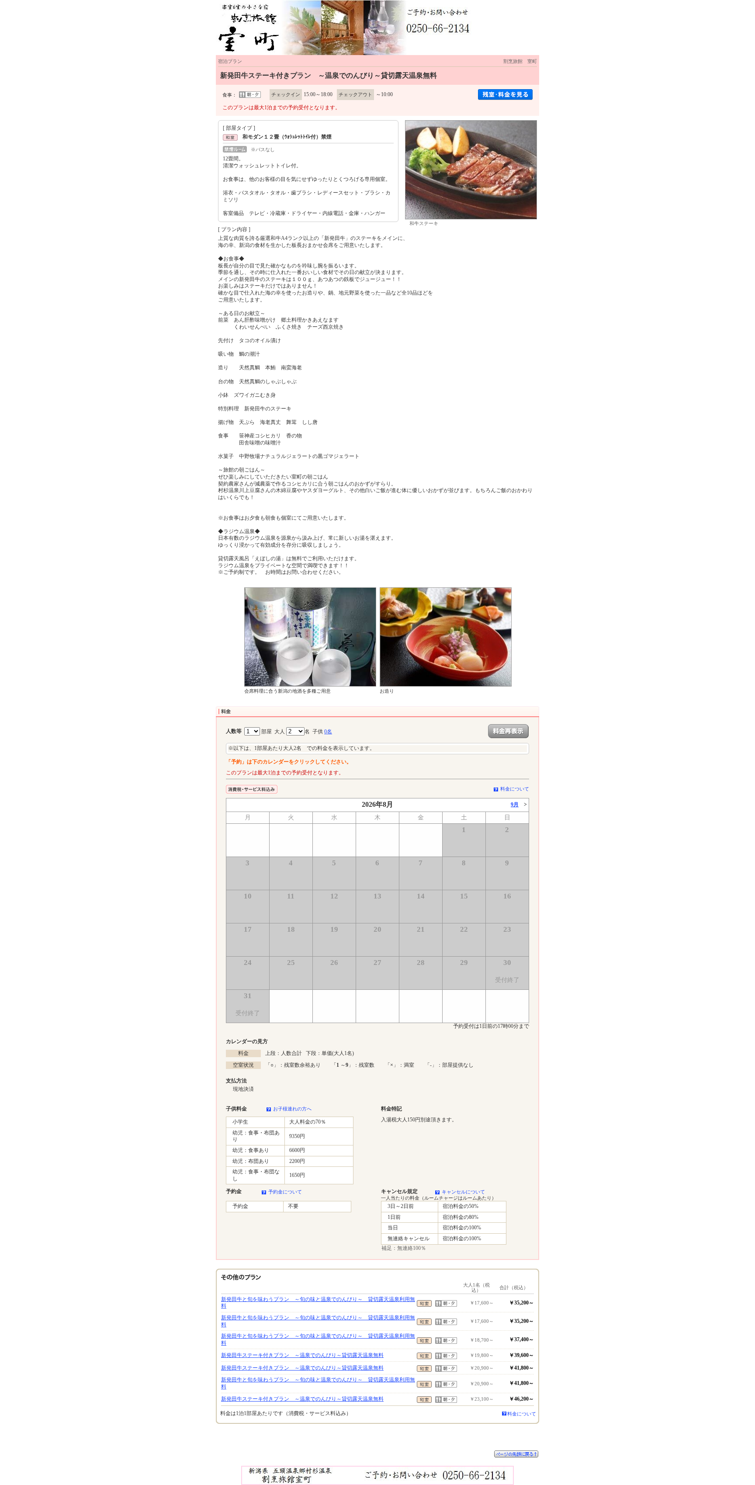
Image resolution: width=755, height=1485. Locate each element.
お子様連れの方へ (292, 1108)
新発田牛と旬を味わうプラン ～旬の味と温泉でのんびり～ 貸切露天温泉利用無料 (318, 1302)
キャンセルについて (463, 1191)
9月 (515, 804)
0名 (328, 732)
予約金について (285, 1191)
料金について (514, 788)
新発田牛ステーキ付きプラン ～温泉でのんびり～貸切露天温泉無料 (302, 1355)
